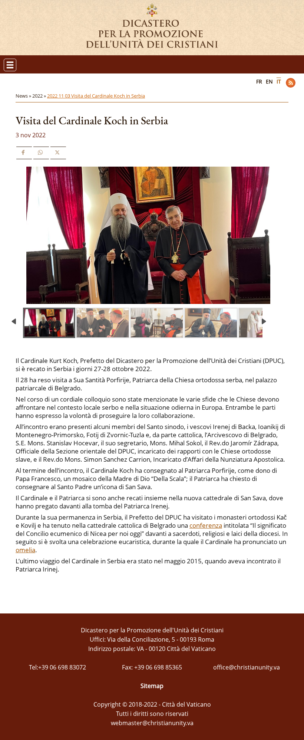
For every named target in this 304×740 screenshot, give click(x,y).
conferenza (205, 525)
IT (279, 81)
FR (259, 81)
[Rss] (290, 83)
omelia (25, 550)
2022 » (39, 95)
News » (24, 95)
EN (269, 81)
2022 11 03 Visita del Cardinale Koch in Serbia (96, 95)
